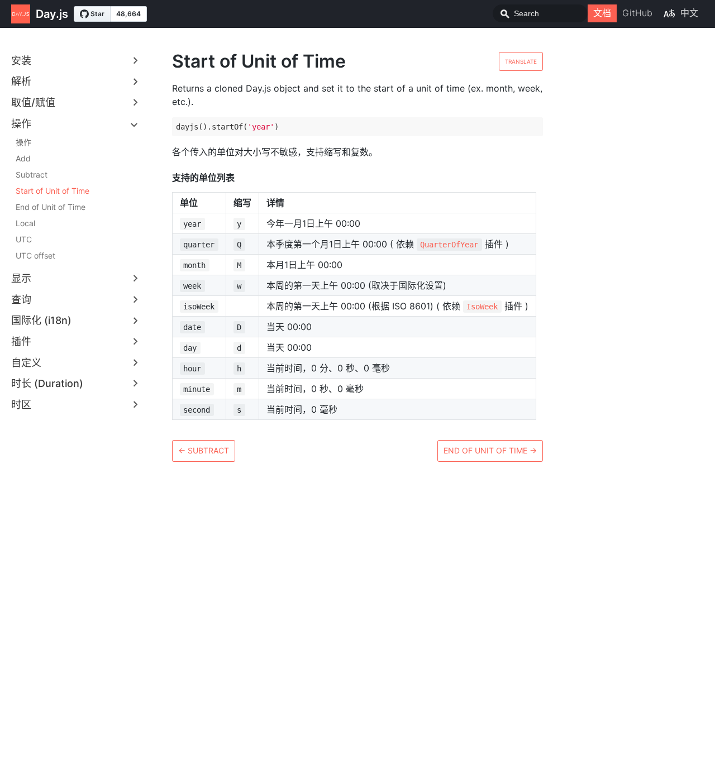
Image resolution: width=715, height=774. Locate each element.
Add (23, 158)
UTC (24, 239)
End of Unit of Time (50, 207)
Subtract (31, 174)
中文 (689, 12)
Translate (521, 61)
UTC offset (35, 255)
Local (25, 223)
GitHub (637, 12)
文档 (602, 12)
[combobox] (540, 13)
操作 (23, 142)
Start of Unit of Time (52, 190)
